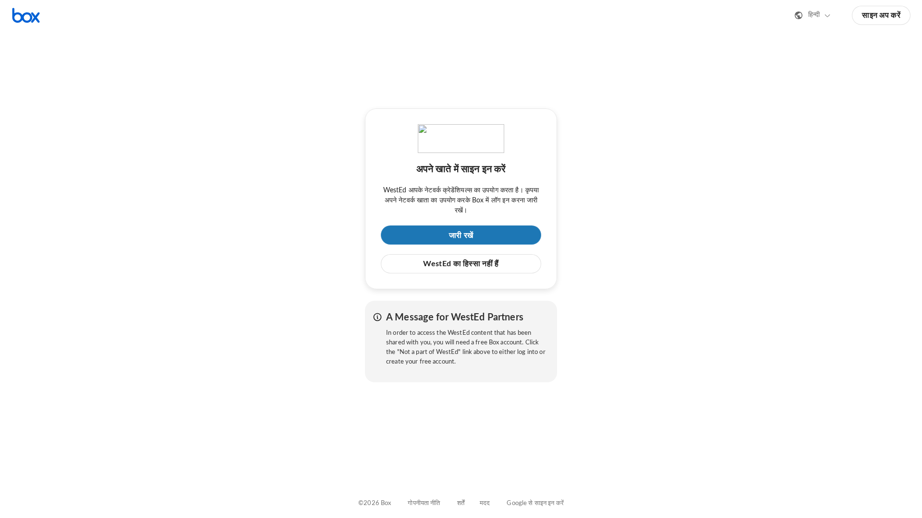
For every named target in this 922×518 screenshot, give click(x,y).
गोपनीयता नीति (424, 503)
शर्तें (460, 503)
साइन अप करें (881, 15)
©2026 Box (374, 503)
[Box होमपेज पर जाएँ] (26, 15)
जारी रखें (461, 235)
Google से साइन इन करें (535, 503)
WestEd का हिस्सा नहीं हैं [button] (460, 264)
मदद (485, 503)
